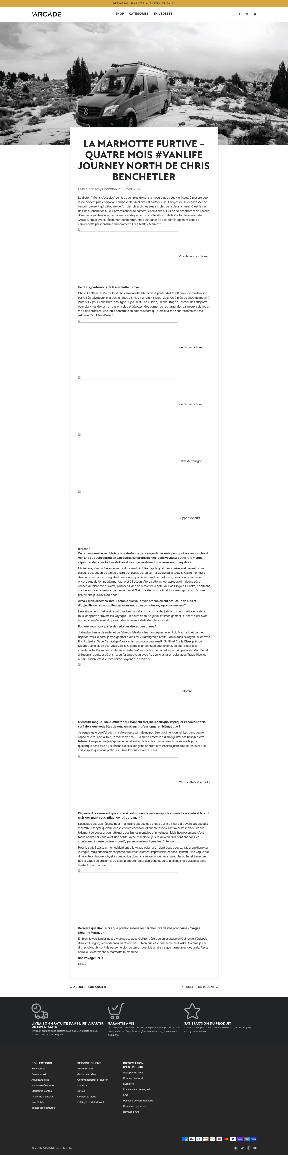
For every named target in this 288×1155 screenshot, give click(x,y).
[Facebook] (236, 1147)
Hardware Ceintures (43, 1085)
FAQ (125, 1094)
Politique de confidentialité (138, 1100)
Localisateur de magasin (137, 1089)
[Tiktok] (242, 1147)
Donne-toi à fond (133, 1078)
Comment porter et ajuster (92, 1079)
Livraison (82, 1085)
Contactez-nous (86, 1096)
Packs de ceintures (43, 1096)
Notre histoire (85, 1068)
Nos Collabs (38, 1102)
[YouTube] (255, 1147)
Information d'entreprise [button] (133, 1065)
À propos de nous (133, 1072)
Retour (81, 1090)
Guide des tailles (86, 1074)
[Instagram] (248, 1147)
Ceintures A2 (39, 1074)
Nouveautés (38, 1068)
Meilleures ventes (42, 1090)
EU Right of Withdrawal (90, 1102)
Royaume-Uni (131, 1111)
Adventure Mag (40, 1079)
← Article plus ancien (88, 987)
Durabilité (128, 1083)
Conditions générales (135, 1106)
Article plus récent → (200, 987)
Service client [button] (89, 1063)
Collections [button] (42, 1063)
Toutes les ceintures (43, 1107)
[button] (120, 14)
